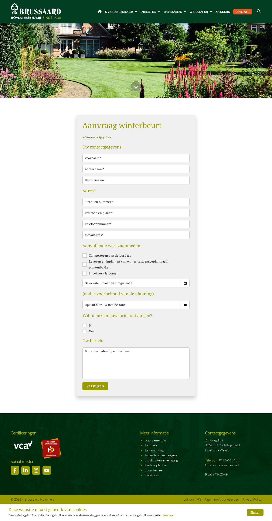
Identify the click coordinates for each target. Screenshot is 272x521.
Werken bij (198, 11)
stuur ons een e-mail (224, 465)
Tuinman (150, 445)
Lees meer (169, 515)
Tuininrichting (154, 450)
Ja (90, 325)
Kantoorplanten (155, 465)
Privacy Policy (251, 499)
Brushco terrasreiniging (161, 460)
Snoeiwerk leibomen (103, 273)
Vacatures (151, 475)
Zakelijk (222, 11)
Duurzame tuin (155, 440)
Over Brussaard (119, 11)
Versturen (95, 386)
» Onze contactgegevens (96, 137)
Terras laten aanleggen (160, 455)
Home (100, 11)
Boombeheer (153, 470)
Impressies (173, 11)
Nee (92, 331)
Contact (242, 11)
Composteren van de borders (110, 255)
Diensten (148, 11)
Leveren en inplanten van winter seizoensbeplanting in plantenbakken (129, 264)
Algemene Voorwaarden (222, 499)
